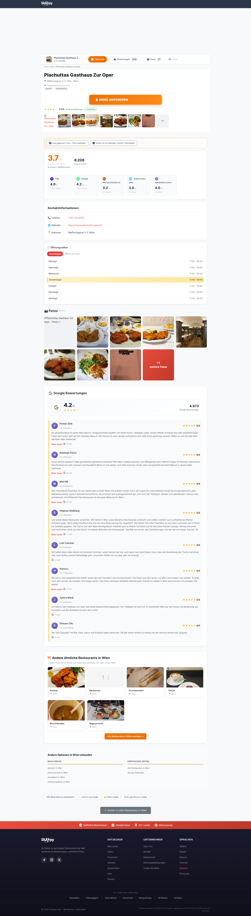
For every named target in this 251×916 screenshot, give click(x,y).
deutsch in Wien (55, 768)
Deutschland (113, 868)
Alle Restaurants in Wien (139, 768)
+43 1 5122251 (76, 217)
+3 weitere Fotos (158, 364)
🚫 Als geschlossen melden (135, 797)
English (183, 851)
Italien (110, 851)
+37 (162, 121)
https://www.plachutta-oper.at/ (85, 225)
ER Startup (162, 898)
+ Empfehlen (90, 109)
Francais (184, 862)
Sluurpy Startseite (136, 772)
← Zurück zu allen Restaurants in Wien (126, 810)
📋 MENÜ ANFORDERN (111, 99)
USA (109, 873)
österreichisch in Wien (58, 772)
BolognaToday (145, 898)
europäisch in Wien (56, 777)
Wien (52, 67)
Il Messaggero (92, 898)
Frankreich (112, 857)
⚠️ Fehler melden (111, 797)
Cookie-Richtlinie (151, 868)
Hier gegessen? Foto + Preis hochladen (69, 143)
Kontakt (147, 851)
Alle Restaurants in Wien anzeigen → (125, 736)
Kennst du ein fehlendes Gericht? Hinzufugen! (115, 143)
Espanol (183, 857)
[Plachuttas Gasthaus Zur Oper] (50, 120)
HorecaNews (111, 898)
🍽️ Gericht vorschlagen (88, 797)
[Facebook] (44, 860)
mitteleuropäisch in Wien (59, 782)
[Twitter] (59, 860)
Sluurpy (111, 879)
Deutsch (184, 868)
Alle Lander (112, 846)
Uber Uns (148, 846)
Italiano (183, 846)
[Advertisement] (125, 31)
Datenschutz (150, 857)
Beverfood (128, 898)
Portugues (184, 873)
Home (46, 67)
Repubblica (74, 898)
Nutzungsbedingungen (154, 862)
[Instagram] (52, 860)
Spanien (111, 862)
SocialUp (178, 898)
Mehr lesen (56, 444)
